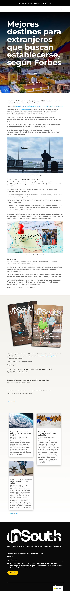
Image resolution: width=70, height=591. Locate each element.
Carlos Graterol (16, 437)
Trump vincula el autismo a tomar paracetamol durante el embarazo (38, 106)
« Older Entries (11, 402)
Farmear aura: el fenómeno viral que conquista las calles (28, 391)
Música (28, 382)
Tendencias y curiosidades (41, 78)
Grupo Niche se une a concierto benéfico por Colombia (28, 380)
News (27, 372)
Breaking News (27, 78)
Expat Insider (25, 109)
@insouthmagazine (48, 356)
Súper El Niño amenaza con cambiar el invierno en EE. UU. (29, 369)
